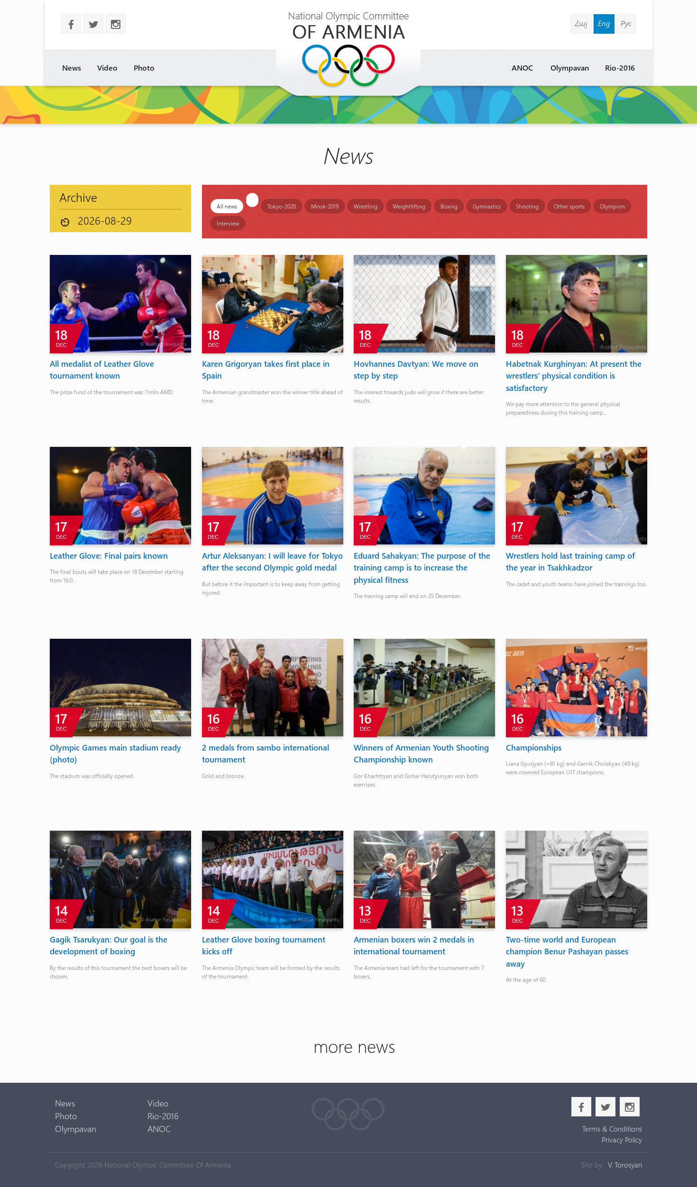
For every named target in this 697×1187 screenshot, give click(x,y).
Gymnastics (487, 206)
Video (107, 67)
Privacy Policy (622, 1139)
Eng (604, 23)
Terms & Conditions (612, 1128)
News (71, 67)
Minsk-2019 (325, 206)
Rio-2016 (620, 67)
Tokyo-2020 (281, 206)
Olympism (612, 206)
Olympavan (569, 67)
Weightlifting (409, 206)
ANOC (522, 67)
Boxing (449, 206)
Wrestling (365, 206)
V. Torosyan (625, 1164)
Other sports (569, 206)
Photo (144, 67)
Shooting (527, 206)
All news (227, 206)
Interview (228, 223)
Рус (626, 23)
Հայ (581, 23)
